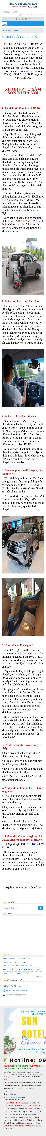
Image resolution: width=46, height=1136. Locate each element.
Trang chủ (6, 30)
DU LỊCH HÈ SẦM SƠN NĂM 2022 (15, 962)
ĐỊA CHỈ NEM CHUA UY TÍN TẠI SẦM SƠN (18, 958)
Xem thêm (39, 976)
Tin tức (16, 30)
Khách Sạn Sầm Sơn (19, 1074)
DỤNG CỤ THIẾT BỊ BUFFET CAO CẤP (16, 973)
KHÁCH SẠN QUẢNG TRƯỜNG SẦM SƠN (18, 966)
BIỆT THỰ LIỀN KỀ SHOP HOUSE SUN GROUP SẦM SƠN (22, 969)
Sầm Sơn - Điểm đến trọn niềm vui (16, 990)
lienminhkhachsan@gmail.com (32, 15)
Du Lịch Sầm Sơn (36, 1074)
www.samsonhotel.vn (14, 1097)
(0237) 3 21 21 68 (10, 12)
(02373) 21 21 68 (14, 986)
